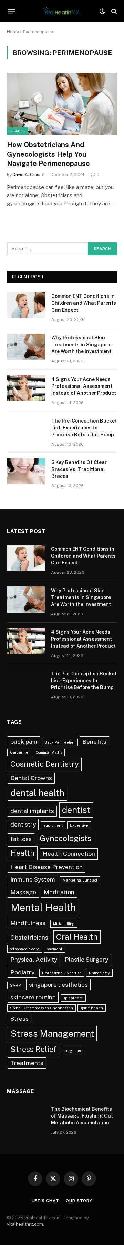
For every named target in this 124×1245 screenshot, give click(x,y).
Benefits (94, 741)
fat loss (21, 838)
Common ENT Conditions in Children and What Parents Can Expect (83, 303)
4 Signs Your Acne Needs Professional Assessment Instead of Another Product (83, 386)
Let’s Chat (45, 1200)
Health (17, 131)
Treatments (26, 1062)
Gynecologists (65, 838)
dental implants (32, 811)
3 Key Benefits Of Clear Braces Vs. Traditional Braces (79, 469)
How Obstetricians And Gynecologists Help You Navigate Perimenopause (48, 154)
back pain (23, 741)
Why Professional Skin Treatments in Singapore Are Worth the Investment (81, 344)
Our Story (79, 1200)
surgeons (72, 1050)
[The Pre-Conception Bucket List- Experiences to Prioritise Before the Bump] (26, 430)
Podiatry (22, 972)
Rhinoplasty (99, 973)
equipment (53, 825)
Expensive (79, 825)
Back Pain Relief (60, 742)
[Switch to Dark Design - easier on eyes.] (102, 11)
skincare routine (33, 997)
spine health (91, 1008)
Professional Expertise (62, 973)
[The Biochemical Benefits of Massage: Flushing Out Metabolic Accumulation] (26, 1118)
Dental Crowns (31, 778)
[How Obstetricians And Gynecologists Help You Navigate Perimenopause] (62, 104)
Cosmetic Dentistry (44, 764)
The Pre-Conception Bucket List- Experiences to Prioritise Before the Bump (84, 427)
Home (13, 31)
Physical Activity (33, 959)
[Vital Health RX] (62, 11)
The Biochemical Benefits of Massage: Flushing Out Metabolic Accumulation (82, 1115)
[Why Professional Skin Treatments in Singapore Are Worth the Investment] (26, 347)
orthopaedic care (24, 949)
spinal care (73, 998)
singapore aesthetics (58, 984)
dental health (37, 792)
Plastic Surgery (86, 959)
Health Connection (69, 853)
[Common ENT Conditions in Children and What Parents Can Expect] (26, 305)
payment (54, 949)
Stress (19, 1018)
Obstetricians (29, 937)
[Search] (113, 11)
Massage (23, 892)
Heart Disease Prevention (46, 867)
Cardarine (19, 752)
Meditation (59, 892)
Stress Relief (33, 1049)
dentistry (23, 824)
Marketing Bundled (80, 880)
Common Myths (48, 752)
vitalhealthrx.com (25, 1224)
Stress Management (52, 1033)
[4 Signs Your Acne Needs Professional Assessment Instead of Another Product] (26, 388)
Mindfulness (27, 923)
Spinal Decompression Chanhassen (41, 1008)
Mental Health (43, 907)
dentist (76, 810)
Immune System (32, 879)
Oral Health (77, 936)
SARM (15, 985)
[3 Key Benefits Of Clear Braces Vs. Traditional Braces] (26, 471)
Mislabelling (64, 924)
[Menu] (11, 11)
